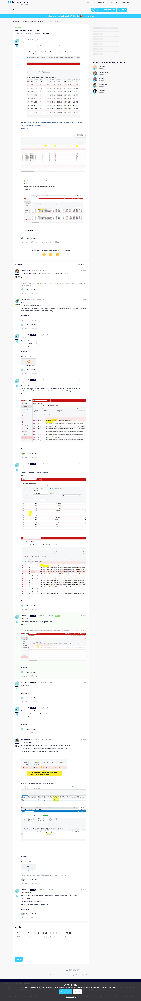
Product (113, 3)
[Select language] (97, 10)
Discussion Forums (28, 21)
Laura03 (24, 299)
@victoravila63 (27, 273)
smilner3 (102, 78)
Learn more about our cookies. (107, 987)
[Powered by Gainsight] (70, 970)
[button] (108, 10)
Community (125, 3)
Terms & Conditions (56, 975)
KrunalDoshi (103, 84)
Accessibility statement (83, 975)
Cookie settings (70, 975)
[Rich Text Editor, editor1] (50, 945)
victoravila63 (25, 40)
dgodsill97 (102, 90)
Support (101, 3)
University (91, 3)
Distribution (40, 21)
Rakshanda (102, 66)
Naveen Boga (25, 270)
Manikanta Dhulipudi (27, 739)
